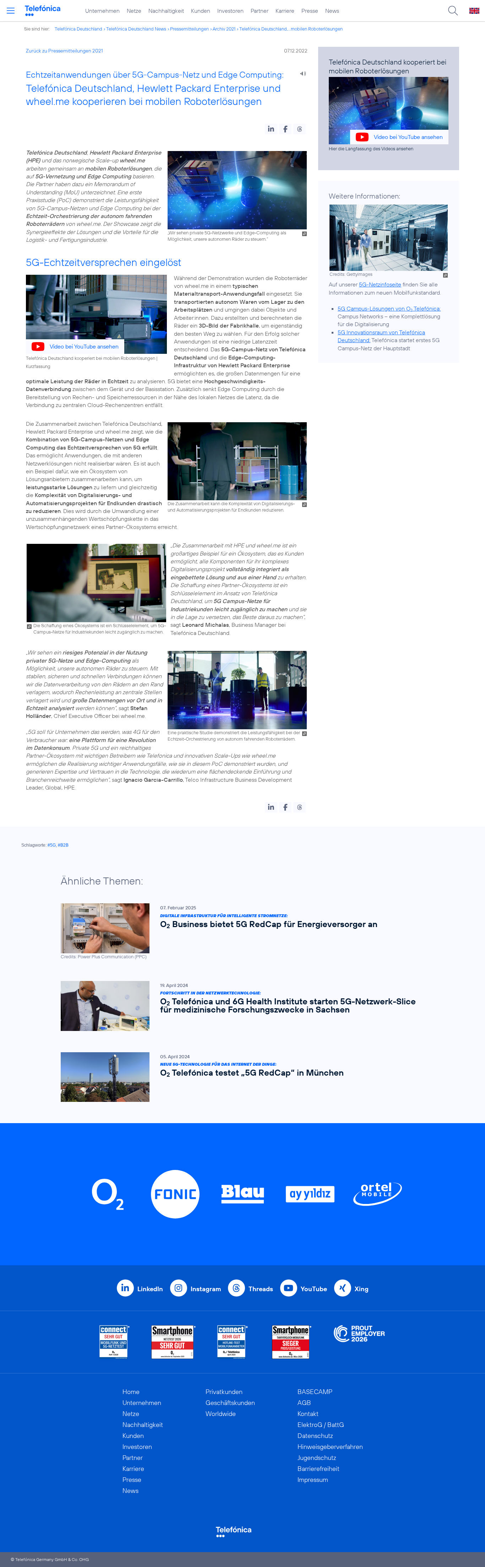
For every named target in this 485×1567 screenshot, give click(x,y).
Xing (362, 1289)
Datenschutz (315, 1436)
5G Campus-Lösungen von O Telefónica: (389, 308)
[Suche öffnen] (453, 10)
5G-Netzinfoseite (380, 284)
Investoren (230, 10)
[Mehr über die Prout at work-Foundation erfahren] (359, 1342)
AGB (304, 1403)
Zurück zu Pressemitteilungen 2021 (64, 51)
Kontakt (308, 1414)
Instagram (206, 1289)
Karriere (285, 10)
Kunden (200, 10)
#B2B (63, 845)
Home (131, 1392)
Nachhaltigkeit (166, 10)
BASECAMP (315, 1392)
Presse (309, 10)
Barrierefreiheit (318, 1469)
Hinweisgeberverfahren (330, 1447)
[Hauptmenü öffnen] (10, 10)
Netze (134, 10)
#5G (52, 845)
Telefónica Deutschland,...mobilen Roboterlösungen (291, 29)
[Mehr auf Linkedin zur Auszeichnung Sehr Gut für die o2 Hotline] (232, 1342)
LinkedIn (150, 1289)
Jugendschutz (317, 1458)
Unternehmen (102, 10)
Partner (259, 10)
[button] (271, 129)
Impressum (313, 1480)
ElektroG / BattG (321, 1425)
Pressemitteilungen (189, 29)
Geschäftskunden (230, 1403)
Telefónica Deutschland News (136, 29)
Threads (261, 1289)
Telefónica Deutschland (78, 29)
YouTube (314, 1289)
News (332, 10)
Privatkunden (224, 1392)
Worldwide (221, 1414)
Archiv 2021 (224, 29)
